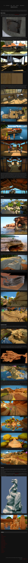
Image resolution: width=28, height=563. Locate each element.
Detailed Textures (3, 536)
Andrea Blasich (17, 473)
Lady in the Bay (3, 541)
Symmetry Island (3, 547)
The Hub (2, 548)
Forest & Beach (3, 540)
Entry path (2, 537)
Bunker (7, 87)
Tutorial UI (2, 552)
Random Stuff (3, 546)
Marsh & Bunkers (3, 542)
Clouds (2, 535)
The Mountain (3, 551)
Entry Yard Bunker (17, 14)
